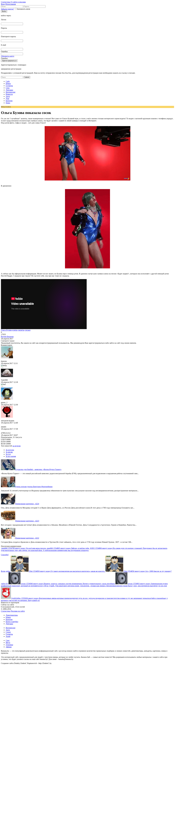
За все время (11, 456)
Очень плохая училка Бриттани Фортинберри (33, 487)
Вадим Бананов (7, 337)
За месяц (9, 452)
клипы (15, 330)
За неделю (10, 450)
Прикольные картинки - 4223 (27, 521)
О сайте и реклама (18, 2)
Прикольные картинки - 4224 (27, 504)
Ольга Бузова (6, 330)
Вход (3, 4)
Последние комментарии (11, 546)
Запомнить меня (23, 9)
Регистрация (10, 4)
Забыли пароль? (7, 9)
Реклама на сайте (18, 611)
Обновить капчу (7, 56)
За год (8, 454)
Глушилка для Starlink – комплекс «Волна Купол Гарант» (38, 469)
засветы (21, 330)
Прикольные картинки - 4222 (27, 538)
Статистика (5, 2)
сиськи (27, 330)
